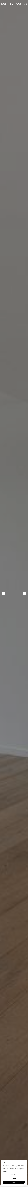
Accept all (14, 1182)
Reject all (14, 1174)
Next (24, 593)
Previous (3, 593)
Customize (14, 1178)
